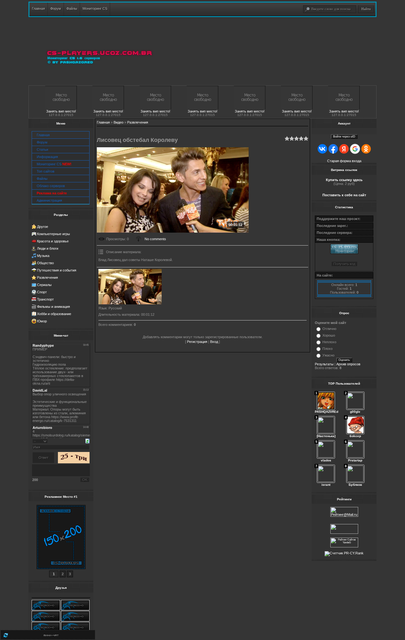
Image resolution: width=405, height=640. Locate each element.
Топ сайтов (45, 171)
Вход (214, 342)
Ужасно (328, 355)
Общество (45, 263)
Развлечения (47, 277)
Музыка (43, 256)
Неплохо (329, 342)
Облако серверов (51, 186)
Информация (47, 157)
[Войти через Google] (355, 149)
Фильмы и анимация (53, 306)
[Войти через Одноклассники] (366, 149)
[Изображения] (130, 287)
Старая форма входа (344, 161)
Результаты (324, 364)
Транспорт (45, 299)
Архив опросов (348, 364)
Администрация (49, 200)
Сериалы (44, 285)
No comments (155, 239)
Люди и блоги (47, 248)
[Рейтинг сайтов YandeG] (344, 546)
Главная (43, 135)
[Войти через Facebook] (333, 149)
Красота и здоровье (53, 241)
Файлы (42, 178)
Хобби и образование (54, 314)
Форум (42, 142)
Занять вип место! (61, 111)
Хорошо (328, 335)
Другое (42, 227)
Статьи (42, 149)
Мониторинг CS (54, 164)
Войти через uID (344, 136)
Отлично (329, 329)
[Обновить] (87, 440)
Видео (118, 122)
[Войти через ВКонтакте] (322, 149)
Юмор (42, 321)
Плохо (327, 348)
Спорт (42, 292)
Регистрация (197, 342)
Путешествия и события (56, 270)
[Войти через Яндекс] (344, 149)
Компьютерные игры (53, 234)
